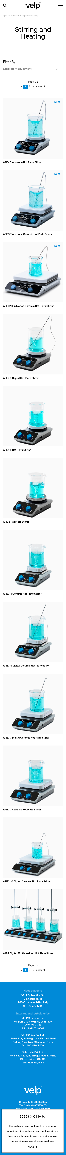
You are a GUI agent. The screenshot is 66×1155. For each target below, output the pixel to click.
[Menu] (60, 5)
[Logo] (33, 5)
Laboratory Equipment (17, 69)
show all (40, 87)
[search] (5, 5)
